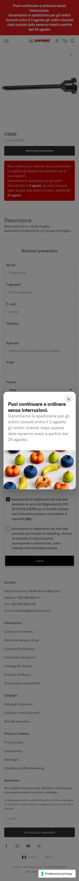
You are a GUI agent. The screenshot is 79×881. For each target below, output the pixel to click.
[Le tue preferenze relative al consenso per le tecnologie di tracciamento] (57, 874)
